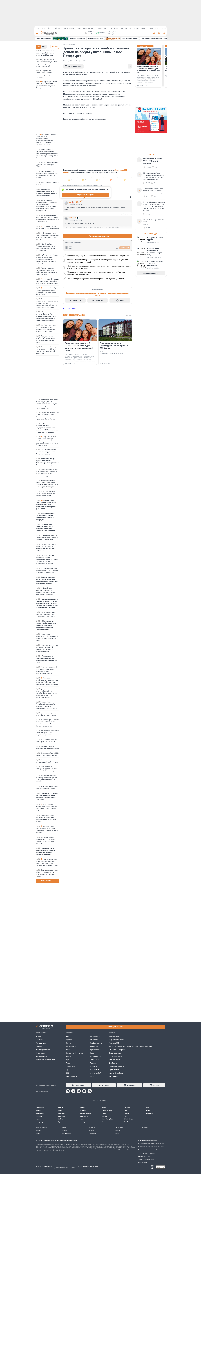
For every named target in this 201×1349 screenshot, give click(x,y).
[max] (68, 1091)
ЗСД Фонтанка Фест (132, 28)
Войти (70, 248)
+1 (123, 231)
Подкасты (94, 1046)
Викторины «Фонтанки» (74, 1053)
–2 (129, 213)
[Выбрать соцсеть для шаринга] (130, 66)
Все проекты (113, 1076)
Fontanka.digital (114, 1060)
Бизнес (68, 1043)
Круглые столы (114, 1070)
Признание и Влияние (103, 28)
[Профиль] (164, 33)
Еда (67, 1070)
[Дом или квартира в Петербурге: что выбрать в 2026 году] (115, 330)
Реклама (39, 1046)
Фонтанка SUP (41, 28)
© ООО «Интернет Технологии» (88, 1166)
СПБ (44, 47)
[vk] (79, 1091)
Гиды (68, 1060)
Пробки (101, 33)
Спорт (92, 1053)
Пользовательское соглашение (147, 1140)
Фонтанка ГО (69, 28)
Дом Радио (113, 1063)
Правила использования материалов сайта (151, 1147)
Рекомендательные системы (146, 1153)
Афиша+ (69, 1040)
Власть (68, 1056)
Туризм (93, 1063)
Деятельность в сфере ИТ (145, 1156)
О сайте (38, 1036)
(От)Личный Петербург (117, 1050)
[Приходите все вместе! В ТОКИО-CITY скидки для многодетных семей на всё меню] (80, 330)
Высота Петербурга (116, 1073)
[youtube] (84, 1091)
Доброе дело (70, 1066)
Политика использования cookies (148, 1150)
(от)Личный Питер (55, 28)
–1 (129, 231)
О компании (40, 1053)
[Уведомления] (159, 33)
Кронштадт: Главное (116, 1066)
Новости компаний (74, 315)
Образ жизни (95, 1036)
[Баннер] (60, 38)
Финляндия (94, 1070)
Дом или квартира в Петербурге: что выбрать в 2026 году (114, 345)
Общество (94, 1040)
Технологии (94, 1060)
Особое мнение (96, 1043)
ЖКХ (67, 1073)
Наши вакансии (41, 1056)
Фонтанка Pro (114, 1036)
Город (68, 1063)
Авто (67, 1036)
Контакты (39, 1040)
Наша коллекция (115, 1053)
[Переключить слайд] (165, 56)
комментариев (75, 66)
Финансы (93, 1066)
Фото (92, 1076)
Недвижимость (71, 1076)
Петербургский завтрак (150, 28)
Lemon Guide (118, 28)
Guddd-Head (72, 218)
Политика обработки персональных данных (151, 1143)
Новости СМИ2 (69, 309)
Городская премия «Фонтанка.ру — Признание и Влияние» (130, 1046)
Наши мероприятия (43, 1050)
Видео (68, 1050)
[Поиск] (154, 33)
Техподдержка (41, 1043)
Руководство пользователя (146, 1159)
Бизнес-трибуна (71, 1046)
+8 (123, 213)
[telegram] (73, 1091)
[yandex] (90, 1091)
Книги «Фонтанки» (115, 1056)
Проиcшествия (95, 1050)
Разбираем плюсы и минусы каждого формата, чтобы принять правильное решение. (115, 352)
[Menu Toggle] (36, 33)
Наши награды (142, 1162)
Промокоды (151, 233)
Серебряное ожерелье (84, 28)
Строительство (95, 1056)
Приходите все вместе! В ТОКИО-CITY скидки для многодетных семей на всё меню (79, 347)
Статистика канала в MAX (45, 1060)
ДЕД (70, 202)
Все (38, 47)
